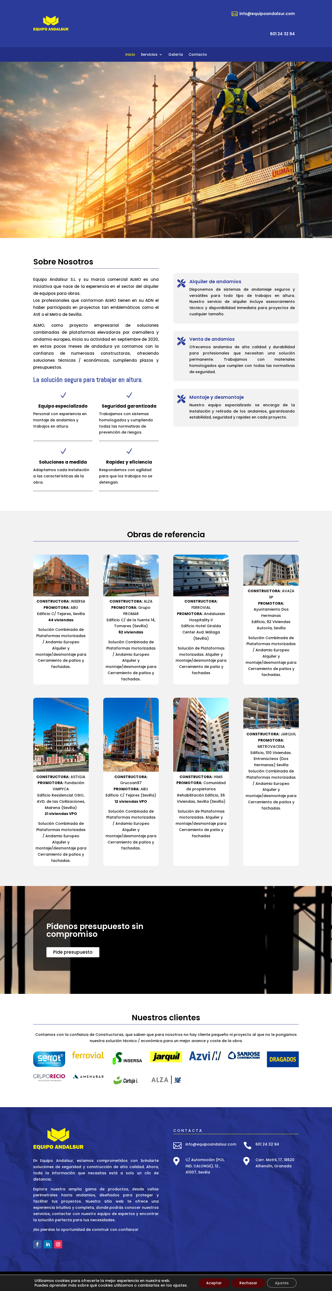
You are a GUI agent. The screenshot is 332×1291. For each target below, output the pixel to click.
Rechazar (248, 1283)
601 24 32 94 (267, 1144)
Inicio (130, 55)
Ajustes (282, 1283)
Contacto (198, 55)
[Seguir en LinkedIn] (48, 1244)
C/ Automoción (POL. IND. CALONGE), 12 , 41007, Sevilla (205, 1166)
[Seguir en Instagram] (58, 1244)
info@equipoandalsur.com (210, 1144)
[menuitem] (263, 13)
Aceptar (214, 1283)
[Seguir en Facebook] (37, 1244)
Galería (175, 55)
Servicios (149, 55)
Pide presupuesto (73, 952)
